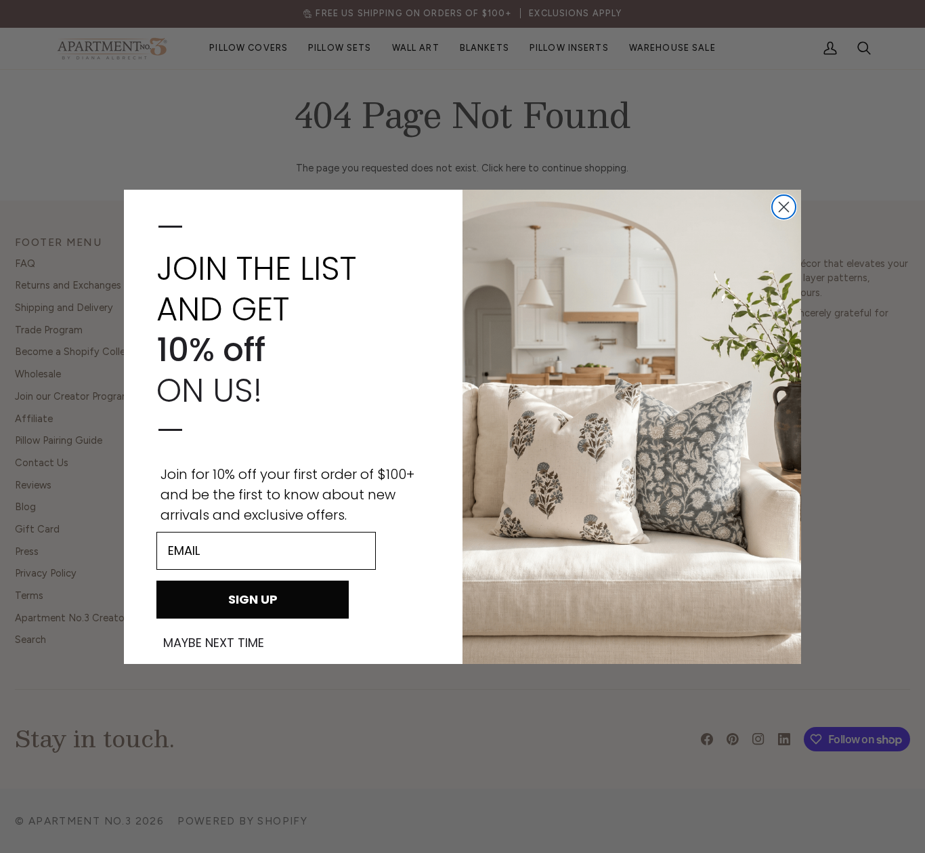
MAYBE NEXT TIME (213, 643)
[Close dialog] (784, 207)
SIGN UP (253, 599)
